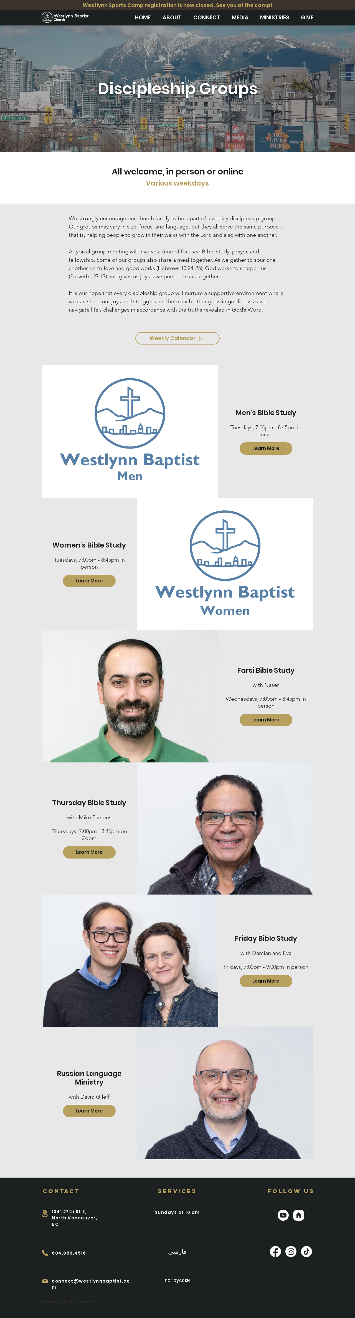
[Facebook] (275, 1251)
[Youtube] (283, 1215)
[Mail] (45, 1280)
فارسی (177, 1251)
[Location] (44, 1213)
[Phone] (45, 1253)
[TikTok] (306, 1251)
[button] (171, 17)
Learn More (265, 448)
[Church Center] (298, 1215)
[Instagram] (290, 1251)
